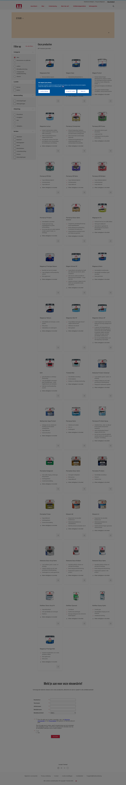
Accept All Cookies (70, 91)
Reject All (83, 91)
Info (63, 86)
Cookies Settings (44, 91)
